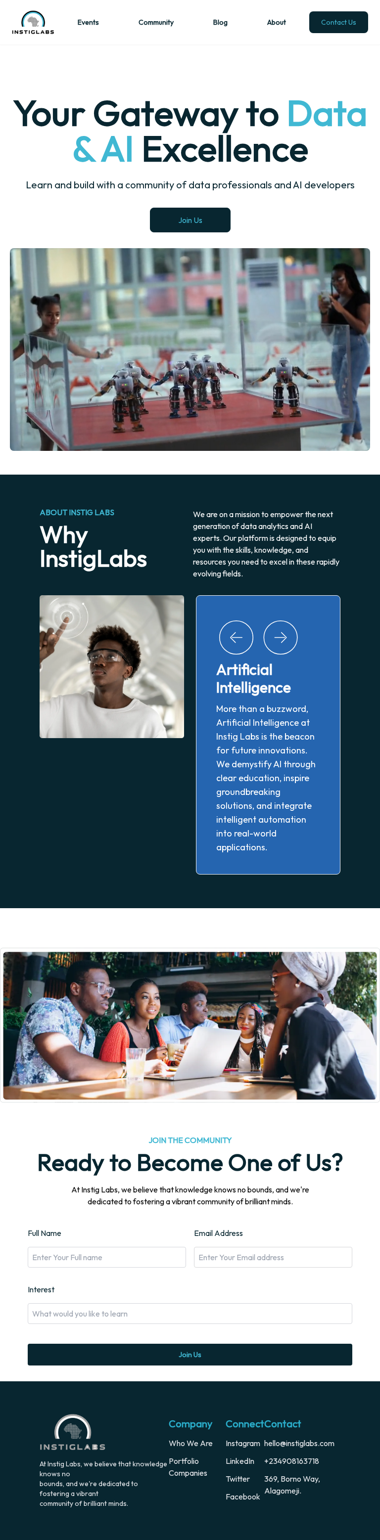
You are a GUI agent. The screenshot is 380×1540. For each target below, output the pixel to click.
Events (88, 22)
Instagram (243, 1411)
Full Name (44, 1201)
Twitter (238, 1447)
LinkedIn (240, 1429)
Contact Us (338, 22)
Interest (41, 1258)
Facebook (243, 1465)
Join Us (190, 220)
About (276, 22)
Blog (220, 22)
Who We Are (191, 1411)
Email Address (218, 1201)
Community (156, 22)
